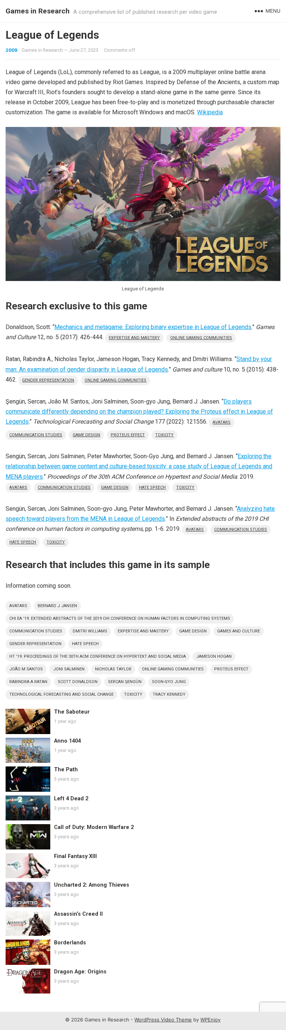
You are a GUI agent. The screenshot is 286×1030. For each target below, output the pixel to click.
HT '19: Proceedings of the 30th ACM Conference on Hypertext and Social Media (97, 656)
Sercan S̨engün (125, 681)
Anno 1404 (67, 741)
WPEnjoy (210, 1020)
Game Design (86, 435)
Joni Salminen (69, 669)
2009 (12, 50)
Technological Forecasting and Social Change (61, 694)
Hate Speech (152, 487)
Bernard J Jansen (57, 605)
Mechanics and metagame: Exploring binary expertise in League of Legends (152, 327)
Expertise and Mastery (134, 337)
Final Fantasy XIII (75, 856)
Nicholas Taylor (113, 669)
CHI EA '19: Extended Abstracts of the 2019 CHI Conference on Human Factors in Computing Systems (119, 618)
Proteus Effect (128, 435)
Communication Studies (35, 435)
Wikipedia (210, 112)
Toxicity (164, 435)
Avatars (222, 422)
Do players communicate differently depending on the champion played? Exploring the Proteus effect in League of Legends (139, 411)
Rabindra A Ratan (28, 681)
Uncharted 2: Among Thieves (91, 885)
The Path (66, 769)
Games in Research (38, 11)
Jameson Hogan (214, 656)
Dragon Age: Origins (80, 972)
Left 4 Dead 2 (71, 798)
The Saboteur (72, 712)
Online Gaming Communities (201, 337)
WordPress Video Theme (163, 1020)
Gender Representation (48, 380)
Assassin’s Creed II (78, 914)
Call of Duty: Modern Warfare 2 (94, 827)
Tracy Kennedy (169, 694)
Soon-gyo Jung (169, 681)
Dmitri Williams (90, 631)
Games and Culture (238, 631)
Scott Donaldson (78, 681)
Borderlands (70, 943)
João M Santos (26, 669)
